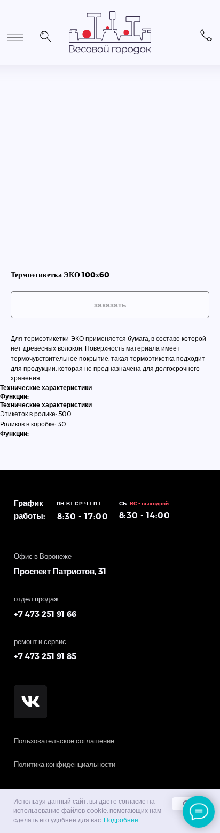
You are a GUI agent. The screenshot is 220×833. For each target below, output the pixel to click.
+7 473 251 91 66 (45, 614)
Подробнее (121, 820)
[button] (45, 35)
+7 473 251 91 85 (45, 657)
